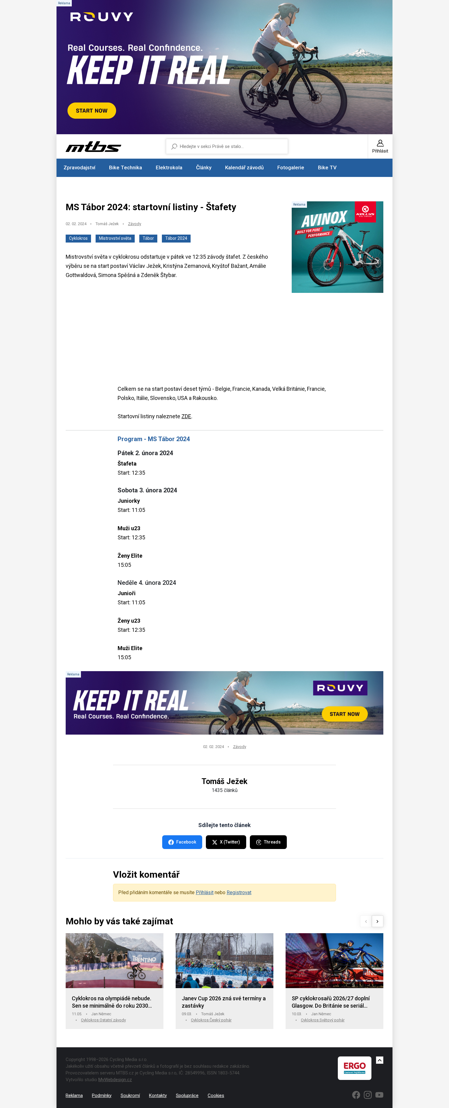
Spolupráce (187, 1095)
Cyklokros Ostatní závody (103, 1020)
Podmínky (101, 1095)
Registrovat (239, 892)
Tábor (148, 238)
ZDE (186, 416)
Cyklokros (78, 238)
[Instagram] (368, 1095)
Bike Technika (125, 167)
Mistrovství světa (115, 238)
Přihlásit (205, 892)
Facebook (186, 842)
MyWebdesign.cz (115, 1079)
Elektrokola (169, 167)
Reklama (74, 1095)
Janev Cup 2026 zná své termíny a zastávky (224, 1002)
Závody (134, 223)
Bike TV (327, 167)
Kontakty (158, 1095)
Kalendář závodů (244, 167)
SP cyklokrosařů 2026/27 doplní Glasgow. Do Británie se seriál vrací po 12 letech (331, 1002)
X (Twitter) (230, 842)
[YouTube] (379, 1095)
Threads (272, 842)
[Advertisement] (224, 341)
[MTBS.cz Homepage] (93, 146)
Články (203, 167)
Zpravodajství (79, 167)
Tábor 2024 (176, 238)
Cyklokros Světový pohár (323, 1020)
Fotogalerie (290, 167)
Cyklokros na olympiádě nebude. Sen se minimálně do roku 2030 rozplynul (111, 1002)
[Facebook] (356, 1095)
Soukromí (130, 1095)
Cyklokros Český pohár (211, 1020)
